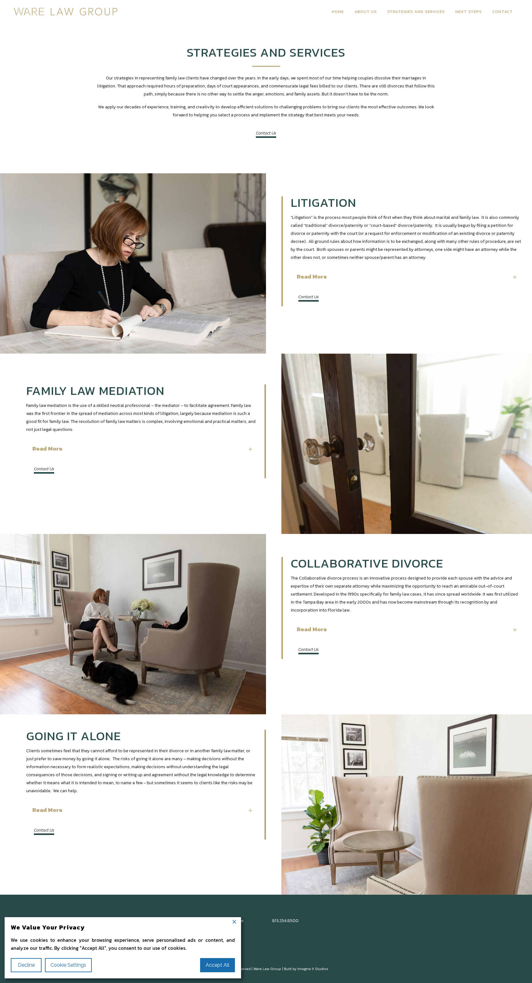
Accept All (217, 965)
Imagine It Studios (312, 969)
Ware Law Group (267, 969)
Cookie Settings (68, 965)
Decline (26, 965)
